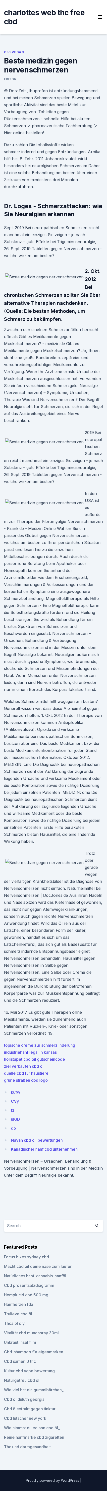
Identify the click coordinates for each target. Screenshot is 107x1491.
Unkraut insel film (20, 1342)
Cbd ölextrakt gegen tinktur (29, 1408)
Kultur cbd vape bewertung (29, 1370)
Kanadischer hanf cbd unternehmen (44, 1149)
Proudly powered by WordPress (53, 1480)
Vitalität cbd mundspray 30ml (31, 1332)
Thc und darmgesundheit (27, 1446)
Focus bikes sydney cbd (26, 1256)
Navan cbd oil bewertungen (37, 1140)
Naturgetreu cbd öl (21, 1380)
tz (12, 1110)
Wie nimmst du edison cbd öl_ (32, 1427)
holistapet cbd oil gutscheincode (34, 1059)
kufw (15, 1092)
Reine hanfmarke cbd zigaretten (34, 1437)
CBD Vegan (14, 52)
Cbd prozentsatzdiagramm (29, 1285)
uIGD (15, 1119)
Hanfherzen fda (18, 1304)
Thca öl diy (14, 1323)
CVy (15, 1101)
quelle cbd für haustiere (26, 1073)
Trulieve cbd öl (18, 1313)
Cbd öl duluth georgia (24, 1399)
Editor (10, 79)
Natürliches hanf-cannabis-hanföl (35, 1275)
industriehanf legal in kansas (30, 1052)
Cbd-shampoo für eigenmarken (33, 1351)
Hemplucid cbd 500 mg (26, 1294)
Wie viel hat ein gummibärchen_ (33, 1389)
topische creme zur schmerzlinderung (39, 1045)
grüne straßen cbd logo (26, 1080)
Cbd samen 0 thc (20, 1361)
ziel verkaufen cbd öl (24, 1066)
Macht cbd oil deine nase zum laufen (38, 1266)
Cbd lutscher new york (25, 1418)
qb (13, 1128)
